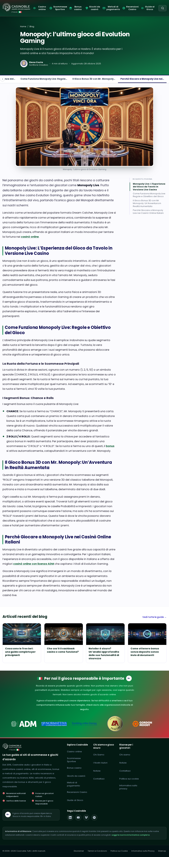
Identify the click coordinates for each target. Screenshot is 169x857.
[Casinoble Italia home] (12, 746)
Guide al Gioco (75, 800)
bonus (110, 446)
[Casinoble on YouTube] (78, 817)
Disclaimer (79, 851)
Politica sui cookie (129, 778)
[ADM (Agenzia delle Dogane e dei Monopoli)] (24, 723)
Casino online (74, 751)
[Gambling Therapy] (145, 723)
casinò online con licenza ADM (33, 564)
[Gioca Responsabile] (85, 723)
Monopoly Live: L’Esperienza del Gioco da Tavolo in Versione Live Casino (149, 186)
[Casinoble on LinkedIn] (70, 817)
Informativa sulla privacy (128, 787)
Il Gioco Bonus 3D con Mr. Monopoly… (93, 78)
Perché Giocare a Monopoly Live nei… (142, 78)
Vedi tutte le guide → (154, 617)
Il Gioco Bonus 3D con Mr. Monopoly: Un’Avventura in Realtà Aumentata (147, 203)
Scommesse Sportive (74, 760)
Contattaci (98, 778)
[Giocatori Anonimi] (115, 723)
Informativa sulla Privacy (142, 851)
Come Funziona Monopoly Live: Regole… (43, 78)
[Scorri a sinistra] (2, 79)
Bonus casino (74, 767)
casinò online (30, 237)
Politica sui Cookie (119, 851)
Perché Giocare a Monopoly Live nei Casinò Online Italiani (148, 211)
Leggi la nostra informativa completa (131, 835)
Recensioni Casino (77, 792)
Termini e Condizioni (97, 851)
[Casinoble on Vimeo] (86, 817)
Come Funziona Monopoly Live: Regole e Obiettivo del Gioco (149, 195)
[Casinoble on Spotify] (94, 817)
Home (23, 26)
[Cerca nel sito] (162, 8)
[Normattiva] (54, 723)
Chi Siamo (98, 754)
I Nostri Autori (100, 762)
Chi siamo (124, 754)
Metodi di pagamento (73, 784)
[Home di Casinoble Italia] (16, 7)
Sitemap (162, 851)
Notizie (97, 770)
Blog (32, 26)
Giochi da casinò (76, 776)
